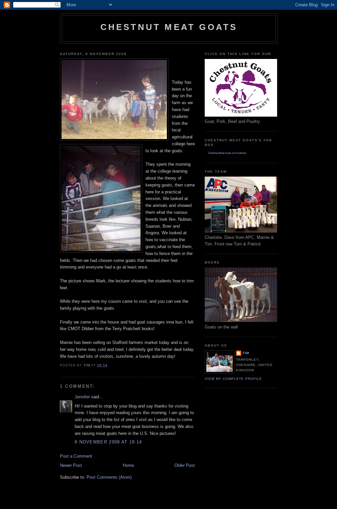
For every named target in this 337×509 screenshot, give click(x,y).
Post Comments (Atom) (109, 477)
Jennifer (82, 396)
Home (128, 465)
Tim (246, 353)
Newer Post (71, 465)
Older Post (184, 465)
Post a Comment (76, 456)
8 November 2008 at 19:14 (108, 441)
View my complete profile (233, 379)
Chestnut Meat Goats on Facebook (227, 153)
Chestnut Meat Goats (169, 27)
